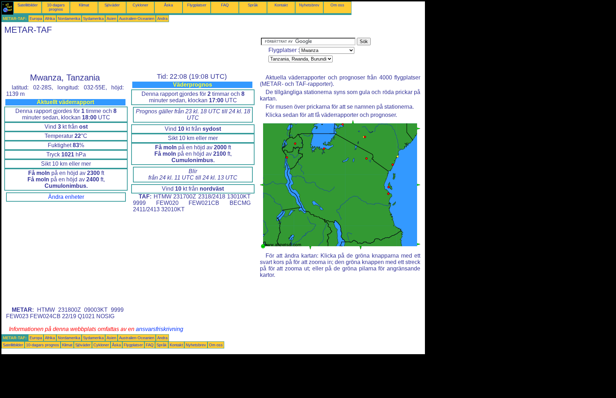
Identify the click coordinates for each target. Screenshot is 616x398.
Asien (111, 18)
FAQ (225, 5)
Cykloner (140, 5)
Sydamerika (93, 18)
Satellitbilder (27, 5)
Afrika (50, 18)
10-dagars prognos (56, 7)
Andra (162, 18)
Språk (253, 5)
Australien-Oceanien (136, 18)
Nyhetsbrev (309, 5)
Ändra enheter (66, 197)
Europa (36, 18)
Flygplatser (196, 5)
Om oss (337, 5)
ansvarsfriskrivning (159, 329)
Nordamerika (69, 18)
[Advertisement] (131, 54)
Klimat (84, 5)
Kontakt (281, 5)
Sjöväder (112, 5)
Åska (168, 5)
